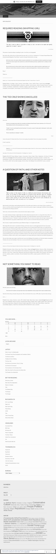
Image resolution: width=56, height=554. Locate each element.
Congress (20, 156)
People (33, 156)
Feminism (20, 83)
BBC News (7, 428)
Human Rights (26, 83)
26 (34, 329)
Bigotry (8, 83)
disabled (32, 301)
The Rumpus (7, 391)
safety (43, 86)
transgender (5, 88)
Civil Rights (12, 83)
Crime (8, 299)
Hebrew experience (40, 250)
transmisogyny (17, 88)
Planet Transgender (9, 432)
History (16, 249)
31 (21, 331)
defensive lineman (16, 301)
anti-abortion (26, 521)
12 (34, 326)
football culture (44, 301)
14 (47, 326)
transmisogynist (11, 88)
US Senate (50, 156)
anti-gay (30, 521)
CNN (12, 525)
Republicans (41, 156)
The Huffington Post (32, 160)
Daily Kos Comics (24, 525)
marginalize (21, 86)
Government (32, 504)
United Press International (10, 437)
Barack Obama (10, 523)
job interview (5, 303)
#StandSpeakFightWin (15, 85)
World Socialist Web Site (10, 441)
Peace (22, 249)
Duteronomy (26, 250)
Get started (39, 1)
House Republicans (7, 531)
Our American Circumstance (10, 365)
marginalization (16, 86)
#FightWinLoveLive (6, 85)
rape (37, 303)
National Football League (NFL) (25, 303)
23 (15, 329)
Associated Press (8, 425)
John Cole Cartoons (9, 460)
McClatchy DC (8, 430)
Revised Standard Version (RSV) (26, 253)
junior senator (34, 159)
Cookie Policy (26, 551)
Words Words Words (9, 417)
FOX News (31, 527)
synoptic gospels (37, 253)
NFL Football (23, 299)
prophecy (8, 253)
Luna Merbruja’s (30, 55)
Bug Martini (7, 451)
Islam (19, 249)
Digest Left (7, 404)
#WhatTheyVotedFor (21, 518)
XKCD (6, 465)
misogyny (27, 533)
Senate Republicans (30, 536)
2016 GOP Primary (10, 156)
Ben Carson (18, 523)
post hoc (4, 253)
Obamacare (11, 535)
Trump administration (14, 540)
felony (36, 301)
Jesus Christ (9, 252)
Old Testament (50, 252)
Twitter (30, 540)
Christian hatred (37, 523)
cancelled (45, 157)
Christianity (9, 249)
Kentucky (36, 531)
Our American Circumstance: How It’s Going (14, 363)
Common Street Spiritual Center (17, 250)
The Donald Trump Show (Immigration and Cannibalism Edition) (17, 354)
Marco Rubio (11, 533)
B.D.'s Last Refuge (9, 402)
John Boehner (31, 531)
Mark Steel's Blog (8, 406)
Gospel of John (32, 250)
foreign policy (26, 527)
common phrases (33, 85)
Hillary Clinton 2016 (28, 529)
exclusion (50, 85)
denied (38, 85)
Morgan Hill (16, 303)
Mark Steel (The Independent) (11, 382)
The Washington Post (42, 538)
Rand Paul (36, 535)
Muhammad (21, 252)
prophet (12, 253)
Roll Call (8, 536)
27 (40, 329)
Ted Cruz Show (25, 160)
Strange (28, 508)
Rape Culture (32, 299)
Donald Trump (12, 159)
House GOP (43, 529)
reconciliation (17, 253)
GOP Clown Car (10, 529)
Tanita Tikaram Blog (9, 415)
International (9, 506)
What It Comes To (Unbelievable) (11, 352)
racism (32, 535)
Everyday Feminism (44, 85)
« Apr (6, 332)
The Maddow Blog (8, 389)
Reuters (5, 536)
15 (8, 328)
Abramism (42, 249)
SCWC (6, 411)
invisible (4, 86)
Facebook (22, 527)
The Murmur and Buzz (9, 356)
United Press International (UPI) (19, 304)
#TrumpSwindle (8, 518)
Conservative (25, 156)
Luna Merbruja (51, 49)
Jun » (6, 336)
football (39, 301)
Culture (16, 83)
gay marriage (37, 527)
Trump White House (23, 540)
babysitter (48, 299)
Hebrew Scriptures (47, 250)
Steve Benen (9, 538)
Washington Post (36, 540)
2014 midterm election (33, 518)
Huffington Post (16, 531)
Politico (16, 535)
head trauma (49, 301)
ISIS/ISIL (23, 531)
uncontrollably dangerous (8, 304)
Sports (36, 299)
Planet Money (8, 408)
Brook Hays (33, 293)
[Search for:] (51, 16)
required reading (31, 86)
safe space (39, 86)
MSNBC (39, 533)
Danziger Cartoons (9, 456)
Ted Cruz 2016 (8, 160)
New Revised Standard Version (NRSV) (31, 252)
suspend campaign (47, 159)
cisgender (27, 85)
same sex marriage (17, 536)
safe (36, 86)
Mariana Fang (40, 159)
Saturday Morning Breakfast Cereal (12, 463)
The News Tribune (8, 434)
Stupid (40, 299)
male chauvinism (41, 531)
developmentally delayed (25, 301)
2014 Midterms (42, 518)
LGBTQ (34, 83)
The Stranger (7, 393)
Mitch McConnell (33, 533)
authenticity (22, 85)
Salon (12, 536)
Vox (6, 439)
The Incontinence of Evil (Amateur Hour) (13, 367)
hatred (14, 529)
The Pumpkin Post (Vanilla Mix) (11, 372)
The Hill (27, 538)
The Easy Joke (8, 361)
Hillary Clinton (20, 529)
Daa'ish (15, 525)
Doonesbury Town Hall (9, 458)
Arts (5, 502)
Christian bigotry (30, 523)
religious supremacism (42, 535)
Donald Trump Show (16, 527)
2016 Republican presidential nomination (35, 157)
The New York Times (33, 538)
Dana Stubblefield (8, 301)
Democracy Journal (9, 380)
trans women (47, 86)
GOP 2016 (29, 159)
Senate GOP (24, 536)
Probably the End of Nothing (10, 358)
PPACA (28, 535)
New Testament (43, 252)
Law (18, 506)
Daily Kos (18, 525)
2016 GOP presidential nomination (19, 157)
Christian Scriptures (7, 250)
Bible (45, 249)
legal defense (10, 303)
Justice (30, 83)
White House (5, 157)
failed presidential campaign (20, 159)
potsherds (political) (22, 535)
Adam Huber (20, 521)
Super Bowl (47, 303)
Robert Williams (41, 303)
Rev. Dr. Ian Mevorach (49, 202)
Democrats (14, 504)
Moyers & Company (9, 384)
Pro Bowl (33, 303)
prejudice (26, 86)
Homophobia (37, 529)
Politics (37, 83)
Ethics (18, 504)
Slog (6, 387)
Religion (29, 249)
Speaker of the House (39, 536)
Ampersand (7, 449)
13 (40, 326)
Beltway (16, 156)
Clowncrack (7, 454)
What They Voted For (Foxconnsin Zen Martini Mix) (15, 370)
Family (22, 504)
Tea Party (46, 156)
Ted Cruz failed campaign (16, 160)
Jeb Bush (26, 531)
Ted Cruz (17, 538)
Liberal (25, 506)
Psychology (6, 508)
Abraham (37, 249)
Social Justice (42, 83)
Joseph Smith (15, 252)
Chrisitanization (50, 249)
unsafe (22, 88)
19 (34, 328)
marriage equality (18, 533)
